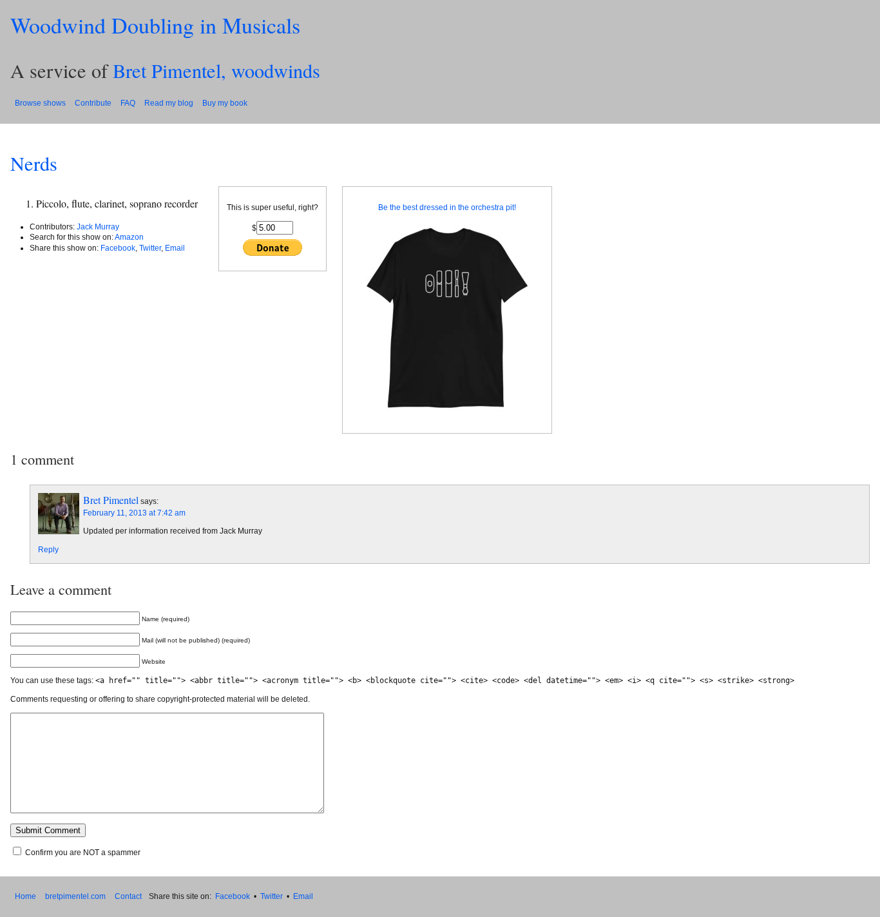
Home (25, 896)
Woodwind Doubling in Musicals (155, 25)
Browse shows (40, 103)
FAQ (127, 103)
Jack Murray (98, 226)
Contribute (93, 103)
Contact (128, 896)
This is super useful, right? (272, 207)
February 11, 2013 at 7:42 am (134, 512)
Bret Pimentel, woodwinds (216, 70)
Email (175, 248)
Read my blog (168, 103)
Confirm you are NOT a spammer (81, 852)
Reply (48, 549)
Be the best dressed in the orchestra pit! (447, 207)
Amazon (129, 237)
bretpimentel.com (75, 896)
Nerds (33, 163)
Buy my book (224, 103)
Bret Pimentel (111, 500)
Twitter (150, 248)
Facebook (117, 248)
